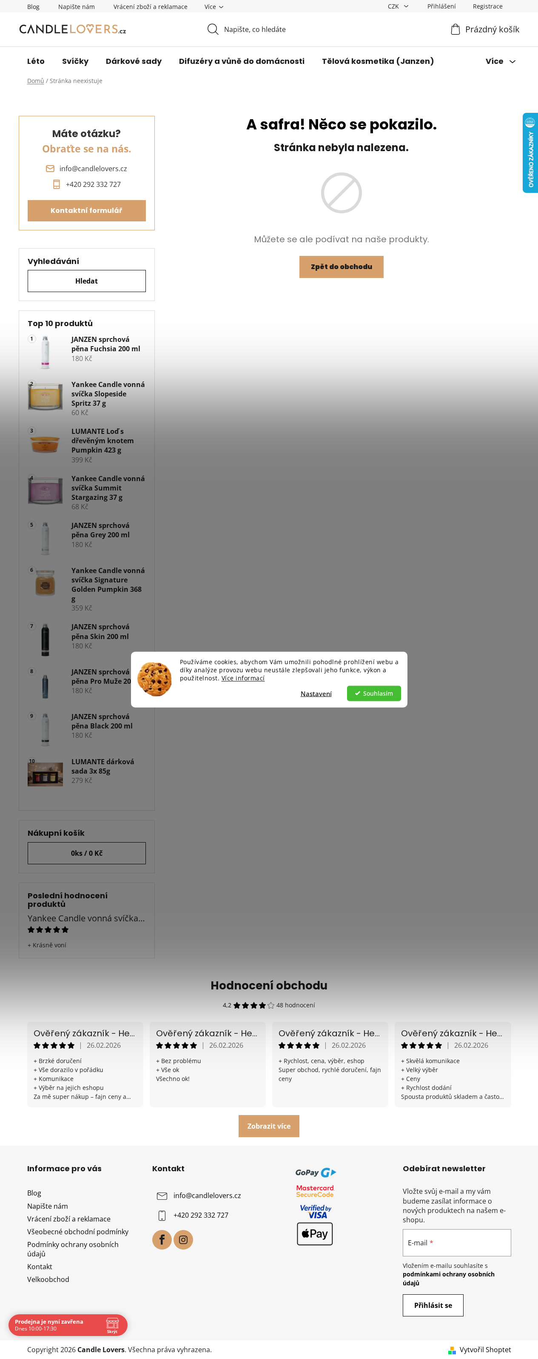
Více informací (243, 678)
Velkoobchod (48, 1279)
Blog (33, 7)
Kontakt (39, 1266)
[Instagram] (183, 1240)
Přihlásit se (433, 1305)
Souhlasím (378, 693)
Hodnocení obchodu (269, 985)
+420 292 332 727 (201, 1215)
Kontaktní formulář (86, 210)
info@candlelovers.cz (207, 1196)
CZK (394, 6)
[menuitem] (36, 61)
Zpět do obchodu (341, 267)
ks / (86, 853)
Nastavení (316, 693)
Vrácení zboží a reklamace (151, 7)
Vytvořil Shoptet (485, 1349)
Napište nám (76, 7)
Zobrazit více (269, 1126)
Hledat (86, 281)
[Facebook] (162, 1240)
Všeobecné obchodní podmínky (77, 1231)
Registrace (488, 6)
